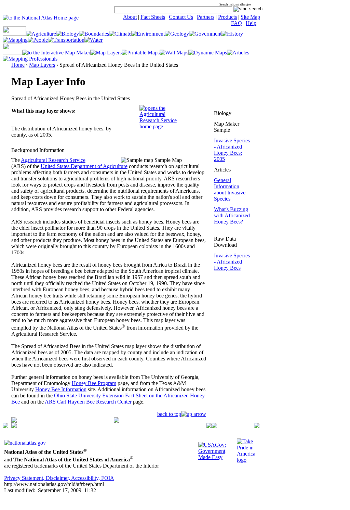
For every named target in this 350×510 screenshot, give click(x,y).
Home (18, 65)
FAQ (236, 23)
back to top (169, 414)
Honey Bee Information (60, 389)
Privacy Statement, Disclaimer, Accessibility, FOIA (59, 478)
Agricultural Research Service (53, 160)
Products (227, 17)
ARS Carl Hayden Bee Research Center (88, 402)
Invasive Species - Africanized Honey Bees (232, 262)
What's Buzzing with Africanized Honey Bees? (232, 215)
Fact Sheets (152, 17)
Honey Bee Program (94, 383)
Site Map (250, 17)
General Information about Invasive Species (229, 189)
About (130, 17)
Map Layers (42, 65)
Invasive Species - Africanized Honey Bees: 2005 (232, 150)
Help (251, 23)
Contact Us (181, 17)
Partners (205, 17)
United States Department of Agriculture (84, 166)
